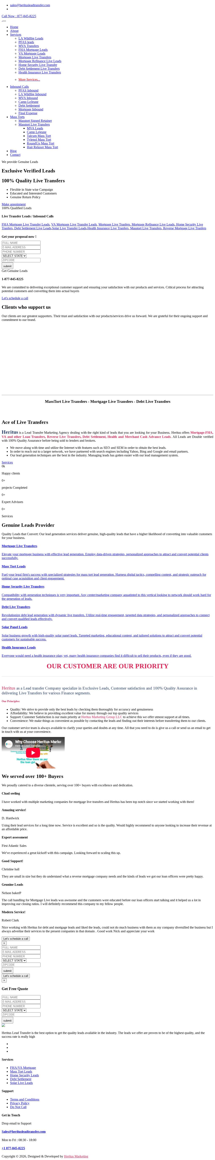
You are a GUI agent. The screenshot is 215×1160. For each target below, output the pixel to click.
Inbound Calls (19, 86)
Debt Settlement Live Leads (32, 228)
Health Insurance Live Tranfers (107, 228)
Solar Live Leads (21, 1083)
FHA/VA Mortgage (23, 1067)
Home (14, 27)
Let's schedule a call (15, 298)
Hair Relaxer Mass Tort (42, 147)
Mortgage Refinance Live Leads (39, 61)
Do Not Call (18, 1107)
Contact (15, 154)
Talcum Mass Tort (39, 136)
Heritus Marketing (76, 1156)
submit (7, 266)
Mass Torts (17, 117)
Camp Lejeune (36, 132)
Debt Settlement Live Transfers (39, 68)
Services (15, 34)
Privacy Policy (19, 1103)
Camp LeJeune (28, 102)
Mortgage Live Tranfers (114, 224)
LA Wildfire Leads (30, 38)
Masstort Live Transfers (145, 228)
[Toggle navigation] (4, 21)
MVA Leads (35, 128)
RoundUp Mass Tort (40, 143)
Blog (13, 151)
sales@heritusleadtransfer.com (30, 5)
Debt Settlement (29, 105)
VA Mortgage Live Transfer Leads (74, 224)
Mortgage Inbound (30, 109)
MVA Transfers (28, 46)
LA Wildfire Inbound (32, 94)
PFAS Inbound (28, 90)
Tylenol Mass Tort (39, 139)
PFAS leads (26, 42)
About (14, 31)
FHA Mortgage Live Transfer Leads (26, 224)
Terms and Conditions (24, 1099)
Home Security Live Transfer (37, 65)
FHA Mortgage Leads (33, 49)
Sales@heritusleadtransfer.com (24, 1131)
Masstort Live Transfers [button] (34, 124)
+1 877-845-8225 (13, 1148)
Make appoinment (14, 204)
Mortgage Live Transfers (34, 57)
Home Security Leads (24, 1075)
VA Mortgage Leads (31, 53)
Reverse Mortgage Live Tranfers (184, 228)
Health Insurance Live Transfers (39, 72)
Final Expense (27, 113)
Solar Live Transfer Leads (69, 228)
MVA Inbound (28, 98)
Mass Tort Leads (21, 1071)
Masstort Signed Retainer (35, 120)
